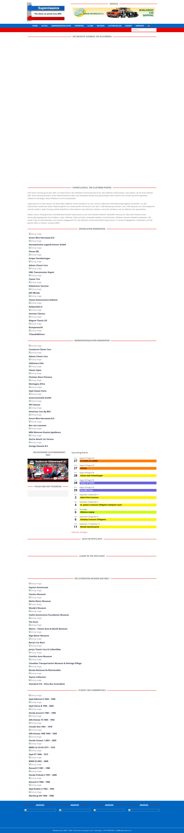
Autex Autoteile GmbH (40, 397)
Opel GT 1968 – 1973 (38, 754)
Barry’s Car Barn (37, 642)
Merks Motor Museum (40, 601)
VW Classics (34, 404)
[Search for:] (143, 30)
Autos (45, 26)
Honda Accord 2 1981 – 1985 (42, 713)
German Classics (37, 313)
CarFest (83, 468)
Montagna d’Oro (37, 384)
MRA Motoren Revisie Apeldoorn (45, 432)
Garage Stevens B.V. (38, 446)
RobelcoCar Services (39, 286)
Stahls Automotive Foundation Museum (49, 615)
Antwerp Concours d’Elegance (93, 519)
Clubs (90, 26)
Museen (100, 26)
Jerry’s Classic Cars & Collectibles (45, 649)
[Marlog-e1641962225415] (114, 16)
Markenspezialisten (61, 26)
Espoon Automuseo (38, 587)
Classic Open (35, 370)
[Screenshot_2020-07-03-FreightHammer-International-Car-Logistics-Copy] (109, 823)
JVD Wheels (34, 293)
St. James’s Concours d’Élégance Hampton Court (101, 505)
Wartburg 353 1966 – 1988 (41, 795)
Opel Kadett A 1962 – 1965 (41, 788)
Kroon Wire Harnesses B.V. (42, 237)
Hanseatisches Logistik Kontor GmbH (47, 244)
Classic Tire (34, 279)
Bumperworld (36, 327)
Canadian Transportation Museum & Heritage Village (55, 663)
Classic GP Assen (87, 483)
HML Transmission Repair (41, 272)
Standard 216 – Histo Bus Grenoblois (47, 684)
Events (128, 26)
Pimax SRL (34, 251)
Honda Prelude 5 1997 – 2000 (43, 775)
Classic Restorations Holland (43, 300)
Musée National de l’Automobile (45, 670)
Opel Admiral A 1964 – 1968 (42, 699)
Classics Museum (37, 594)
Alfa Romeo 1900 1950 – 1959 (43, 733)
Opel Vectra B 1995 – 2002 (41, 706)
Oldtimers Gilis (36, 363)
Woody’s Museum (37, 608)
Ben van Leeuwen (37, 425)
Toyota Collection (37, 677)
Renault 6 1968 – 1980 (39, 782)
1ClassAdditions (37, 334)
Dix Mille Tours (86, 490)
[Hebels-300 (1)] (74, 823)
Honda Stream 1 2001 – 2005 (42, 740)
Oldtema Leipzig (87, 512)
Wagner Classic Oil (38, 320)
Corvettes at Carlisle (89, 461)
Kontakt (140, 26)
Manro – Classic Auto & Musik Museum (48, 628)
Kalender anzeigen (79, 532)
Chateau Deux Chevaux (40, 377)
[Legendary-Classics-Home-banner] (144, 823)
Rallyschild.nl (35, 306)
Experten (79, 26)
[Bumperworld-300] (40, 823)
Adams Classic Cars (38, 265)
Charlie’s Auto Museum (40, 656)
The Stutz (33, 622)
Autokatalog (114, 26)
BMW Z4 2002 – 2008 (38, 761)
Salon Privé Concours (89, 497)
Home (35, 26)
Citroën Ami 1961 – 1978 (40, 726)
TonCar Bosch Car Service (41, 439)
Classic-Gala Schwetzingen (91, 475)
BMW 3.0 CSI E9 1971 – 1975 (42, 747)
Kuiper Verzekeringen (39, 258)
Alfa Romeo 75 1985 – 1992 (42, 719)
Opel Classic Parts (37, 391)
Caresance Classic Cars (40, 349)
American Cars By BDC (40, 411)
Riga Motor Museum (39, 635)
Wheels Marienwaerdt (89, 527)
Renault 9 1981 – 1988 (39, 768)
